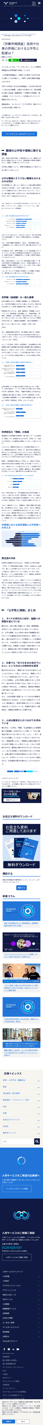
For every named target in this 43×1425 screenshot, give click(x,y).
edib (5, 1106)
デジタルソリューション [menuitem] (12, 1285)
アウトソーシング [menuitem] (9, 1290)
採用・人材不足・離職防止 (14, 1080)
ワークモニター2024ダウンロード (20, 134)
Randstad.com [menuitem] (8, 1353)
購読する (21, 887)
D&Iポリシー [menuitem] (7, 1378)
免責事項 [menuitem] (6, 1357)
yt (18, 1349)
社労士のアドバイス (11, 1119)
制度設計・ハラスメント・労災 (16, 1099)
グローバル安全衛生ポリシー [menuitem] (13, 1395)
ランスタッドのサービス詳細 (17, 1188)
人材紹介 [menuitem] (6, 1281)
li (13, 1349)
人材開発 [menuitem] (6, 1304)
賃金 (5, 1086)
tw (9, 1349)
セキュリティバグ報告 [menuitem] (11, 1381)
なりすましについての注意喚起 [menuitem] (14, 1392)
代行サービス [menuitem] (8, 1299)
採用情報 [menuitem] (6, 1332)
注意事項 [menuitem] (6, 1385)
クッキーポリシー (28, 1406)
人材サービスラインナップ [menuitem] (13, 1272)
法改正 (5, 1126)
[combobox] (17, 1141)
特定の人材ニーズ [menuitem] (9, 1295)
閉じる (23, 1421)
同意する (8, 1421)
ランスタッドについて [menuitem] (11, 1327)
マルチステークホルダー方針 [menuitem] (13, 1399)
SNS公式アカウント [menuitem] (10, 1341)
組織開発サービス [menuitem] (9, 1309)
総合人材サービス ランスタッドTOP (10, 34)
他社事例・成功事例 (11, 1093)
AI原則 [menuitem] (5, 1374)
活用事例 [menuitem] (6, 1313)
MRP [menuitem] (4, 1371)
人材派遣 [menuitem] (6, 1276)
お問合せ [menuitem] (6, 1336)
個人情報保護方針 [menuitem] (9, 1364)
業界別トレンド (9, 1132)
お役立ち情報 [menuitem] (8, 1318)
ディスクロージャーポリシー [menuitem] (13, 1367)
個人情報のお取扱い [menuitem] (10, 1360)
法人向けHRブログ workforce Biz (27, 34)
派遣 (5, 1113)
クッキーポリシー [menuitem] (9, 1388)
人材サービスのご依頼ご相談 (17, 1257)
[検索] (37, 1141)
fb (4, 1349)
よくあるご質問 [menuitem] (8, 1323)
